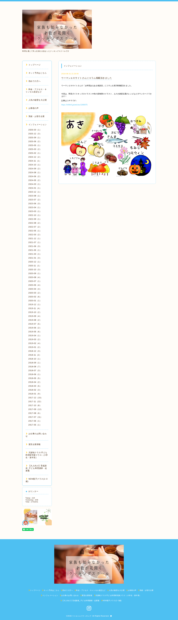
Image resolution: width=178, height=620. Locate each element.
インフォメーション (38, 124)
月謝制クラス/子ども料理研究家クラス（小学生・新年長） (37, 455)
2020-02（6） (34, 297)
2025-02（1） (34, 153)
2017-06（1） (34, 421)
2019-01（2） (34, 347)
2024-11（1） (34, 161)
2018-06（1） (34, 374)
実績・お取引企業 (37, 116)
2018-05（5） (34, 378)
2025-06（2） (34, 141)
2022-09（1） (34, 219)
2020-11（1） (34, 266)
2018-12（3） (34, 351)
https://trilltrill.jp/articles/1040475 (74, 105)
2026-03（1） (34, 130)
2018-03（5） (34, 386)
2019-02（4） (34, 343)
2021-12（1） (34, 238)
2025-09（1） (34, 137)
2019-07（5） (34, 324)
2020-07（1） (34, 281)
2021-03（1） (34, 254)
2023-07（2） (34, 200)
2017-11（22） (35, 401)
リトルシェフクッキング (81, 616)
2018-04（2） (34, 382)
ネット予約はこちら (38, 73)
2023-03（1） (34, 211)
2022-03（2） (34, 234)
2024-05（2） (34, 180)
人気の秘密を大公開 (38, 100)
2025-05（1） (34, 145)
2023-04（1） (34, 207)
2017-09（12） (35, 409)
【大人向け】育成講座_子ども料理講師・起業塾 (36, 468)
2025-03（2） (34, 149)
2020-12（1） (34, 262)
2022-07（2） (34, 227)
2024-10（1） (34, 165)
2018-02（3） (34, 390)
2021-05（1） (34, 250)
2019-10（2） (34, 312)
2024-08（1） (34, 172)
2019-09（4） (34, 316)
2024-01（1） (34, 188)
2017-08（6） (34, 413)
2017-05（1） (34, 425)
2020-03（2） (34, 293)
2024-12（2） (34, 157)
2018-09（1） (34, 363)
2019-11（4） (34, 308)
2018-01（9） (34, 394)
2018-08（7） (34, 366)
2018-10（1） (34, 359)
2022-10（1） (34, 215)
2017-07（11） (35, 417)
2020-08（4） (34, 277)
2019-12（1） (34, 304)
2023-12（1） (34, 192)
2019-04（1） (34, 335)
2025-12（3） (34, 134)
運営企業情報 (35, 444)
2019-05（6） (34, 332)
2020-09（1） (34, 273)
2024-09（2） (34, 168)
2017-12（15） (35, 398)
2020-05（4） (34, 285)
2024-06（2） (34, 176)
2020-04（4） (34, 289)
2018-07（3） (34, 370)
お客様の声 (34, 108)
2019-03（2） (34, 339)
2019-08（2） (34, 320)
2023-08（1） (34, 196)
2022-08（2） (34, 223)
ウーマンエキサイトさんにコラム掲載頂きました (86, 78)
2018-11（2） (34, 355)
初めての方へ (35, 81)
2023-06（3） (34, 203)
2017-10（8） (34, 405)
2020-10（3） (34, 269)
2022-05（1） (34, 231)
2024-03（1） (34, 184)
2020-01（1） (34, 300)
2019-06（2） (34, 328)
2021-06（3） (34, 246)
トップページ (35, 65)
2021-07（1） (34, 242)
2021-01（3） (34, 258)
